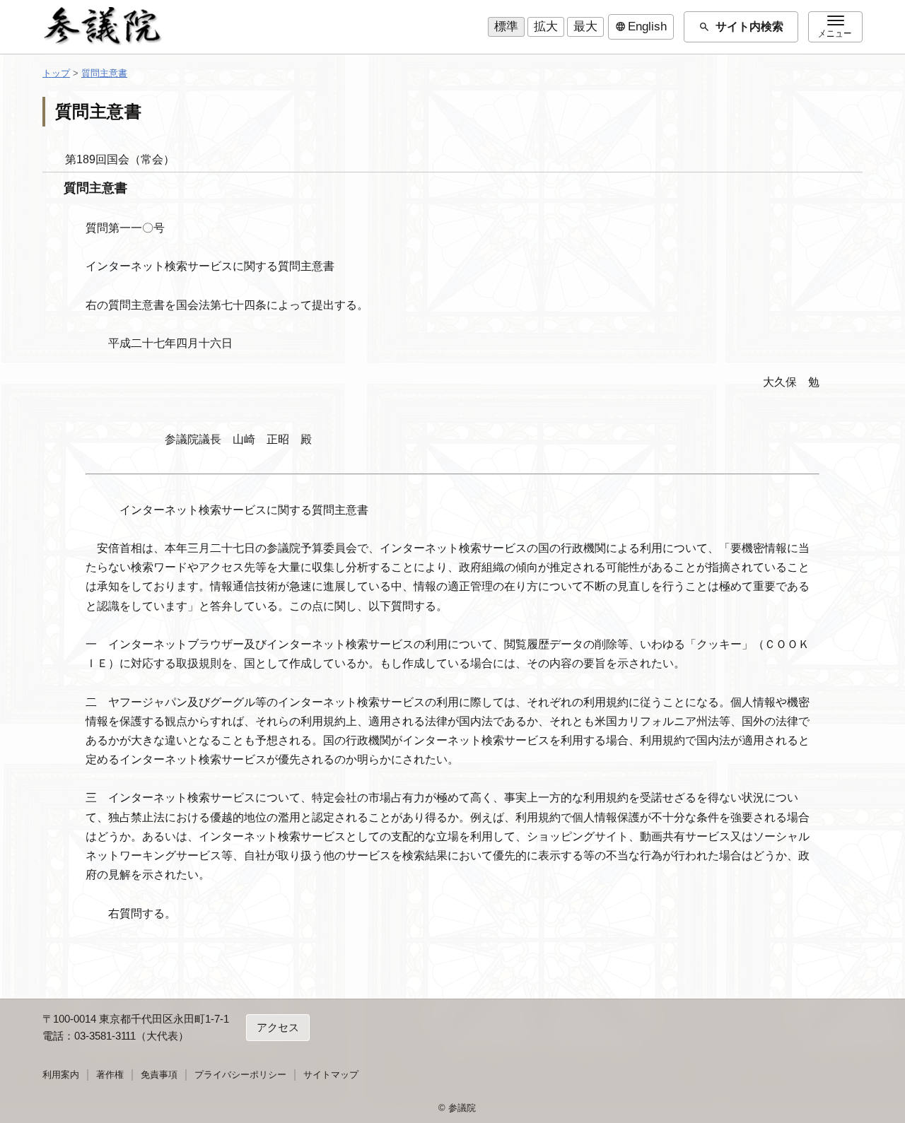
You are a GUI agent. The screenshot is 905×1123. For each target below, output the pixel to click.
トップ (56, 73)
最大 (585, 26)
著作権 (110, 1074)
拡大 (546, 26)
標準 (506, 26)
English (641, 27)
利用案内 (60, 1074)
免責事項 (159, 1074)
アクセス (278, 1027)
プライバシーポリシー (240, 1074)
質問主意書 (104, 73)
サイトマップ (330, 1074)
